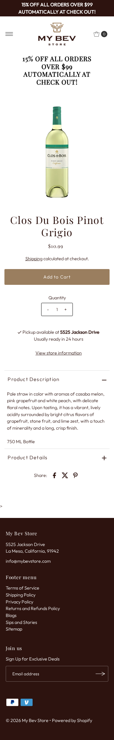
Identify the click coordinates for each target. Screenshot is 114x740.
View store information (58, 353)
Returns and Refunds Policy (33, 608)
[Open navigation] (9, 34)
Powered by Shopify (72, 720)
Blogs (11, 615)
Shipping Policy (20, 595)
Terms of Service (22, 588)
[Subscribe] (100, 674)
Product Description (34, 379)
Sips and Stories (21, 622)
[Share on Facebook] (54, 474)
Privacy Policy (19, 602)
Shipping (33, 258)
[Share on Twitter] (65, 474)
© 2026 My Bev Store (27, 720)
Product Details (28, 457)
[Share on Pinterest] (75, 474)
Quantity (57, 298)
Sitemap (14, 629)
